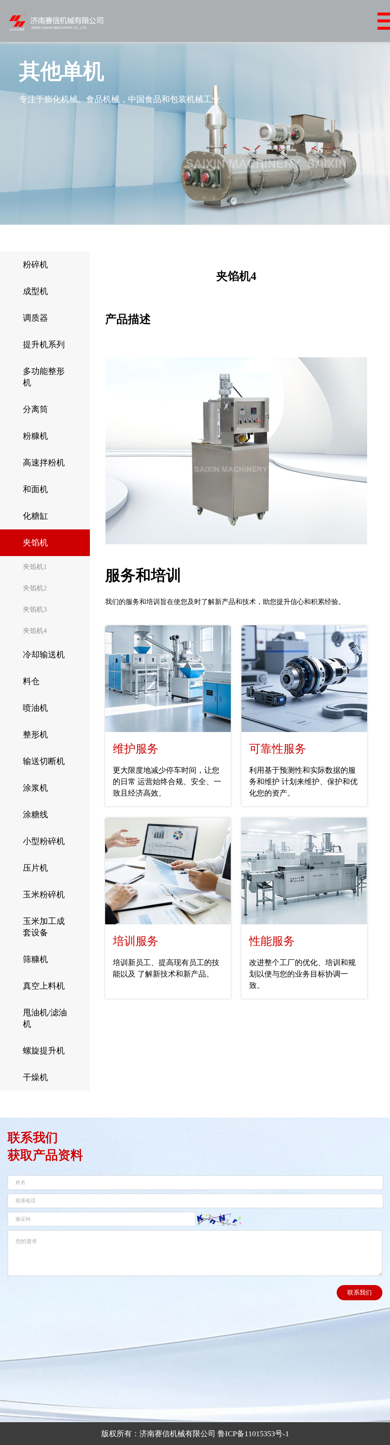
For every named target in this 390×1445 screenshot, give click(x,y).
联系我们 (359, 1292)
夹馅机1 (35, 567)
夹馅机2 (35, 588)
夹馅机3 (35, 609)
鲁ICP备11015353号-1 (253, 1433)
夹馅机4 (35, 631)
